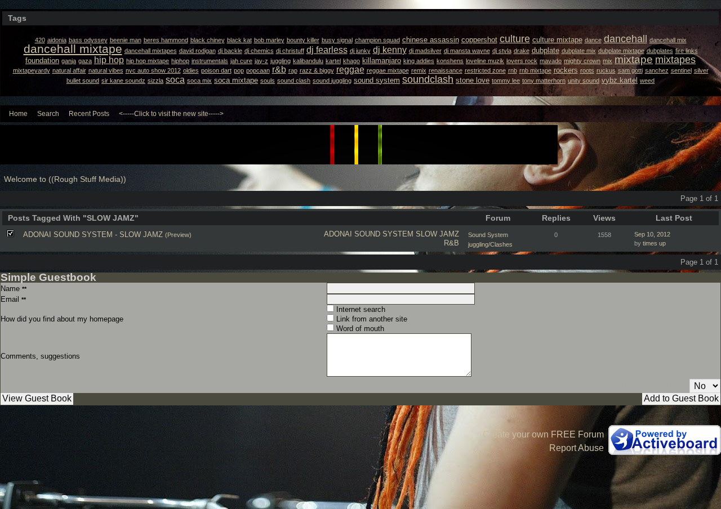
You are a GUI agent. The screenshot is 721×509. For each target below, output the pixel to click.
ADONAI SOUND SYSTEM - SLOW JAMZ (93, 234)
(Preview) (178, 234)
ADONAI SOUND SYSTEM (368, 234)
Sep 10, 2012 (652, 234)
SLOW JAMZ (437, 234)
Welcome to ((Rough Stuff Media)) (65, 179)
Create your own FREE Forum (543, 434)
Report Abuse (576, 448)
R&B (451, 243)
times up (654, 243)
